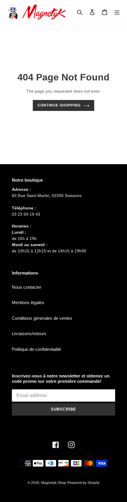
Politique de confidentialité (36, 349)
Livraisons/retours (29, 333)
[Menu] (117, 12)
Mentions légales (28, 302)
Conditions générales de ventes (42, 318)
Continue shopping (59, 105)
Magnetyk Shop (53, 483)
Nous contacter (26, 287)
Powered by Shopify (83, 483)
